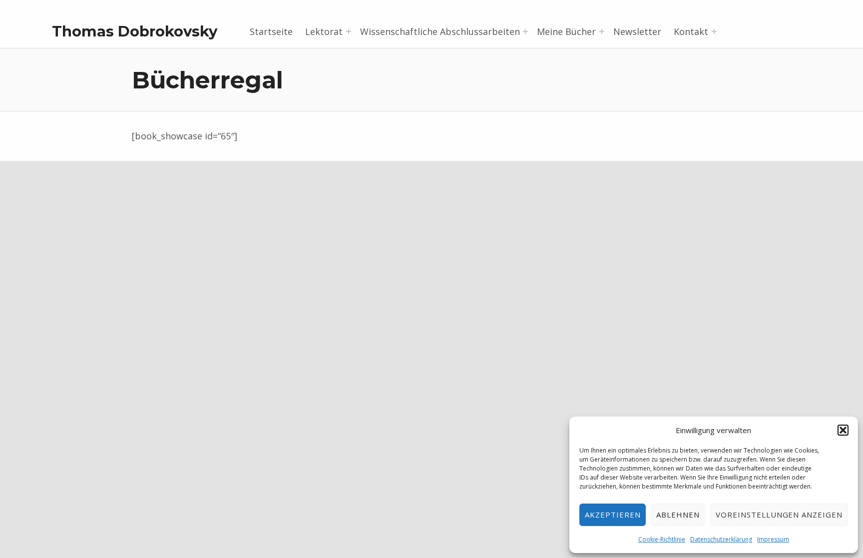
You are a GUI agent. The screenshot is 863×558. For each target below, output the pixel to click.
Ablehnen (678, 515)
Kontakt (691, 31)
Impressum (773, 539)
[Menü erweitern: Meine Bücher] (601, 31)
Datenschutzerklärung (721, 539)
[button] (843, 430)
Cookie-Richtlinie (661, 539)
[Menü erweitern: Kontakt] (714, 31)
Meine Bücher (566, 31)
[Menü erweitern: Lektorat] (348, 31)
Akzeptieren (613, 515)
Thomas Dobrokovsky (134, 31)
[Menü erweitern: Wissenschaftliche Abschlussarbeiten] (525, 31)
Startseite (271, 31)
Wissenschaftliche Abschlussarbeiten (440, 31)
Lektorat (324, 31)
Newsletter (637, 31)
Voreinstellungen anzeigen (779, 515)
